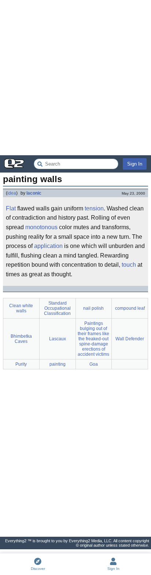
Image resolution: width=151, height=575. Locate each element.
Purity (21, 364)
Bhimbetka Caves (21, 339)
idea (11, 193)
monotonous (41, 227)
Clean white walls (21, 308)
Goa (93, 364)
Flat (11, 208)
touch (129, 265)
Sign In (134, 164)
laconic (33, 193)
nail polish (93, 308)
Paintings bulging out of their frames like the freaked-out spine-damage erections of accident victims (93, 339)
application (48, 246)
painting (57, 364)
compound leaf (130, 308)
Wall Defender (129, 338)
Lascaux (57, 338)
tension (94, 208)
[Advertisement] (75, 77)
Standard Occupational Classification (57, 308)
